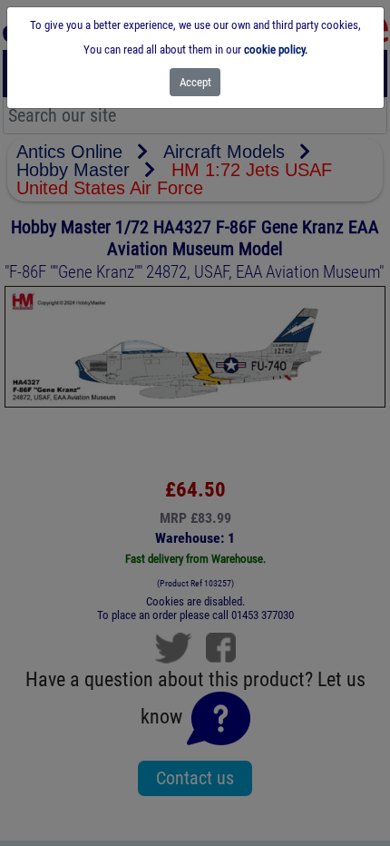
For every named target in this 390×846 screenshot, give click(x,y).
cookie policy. (275, 49)
